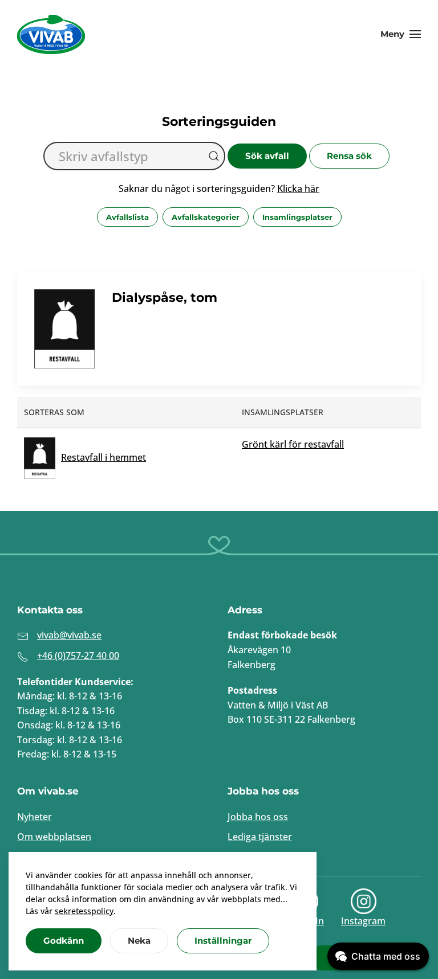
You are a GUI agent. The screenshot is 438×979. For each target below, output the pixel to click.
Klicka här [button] (298, 188)
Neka (139, 940)
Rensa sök (349, 155)
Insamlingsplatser (297, 217)
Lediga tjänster (260, 836)
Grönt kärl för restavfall (293, 444)
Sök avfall (267, 155)
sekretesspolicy (84, 911)
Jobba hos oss (258, 816)
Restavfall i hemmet (103, 457)
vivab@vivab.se (69, 635)
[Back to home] (51, 34)
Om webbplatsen (54, 836)
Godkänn (63, 940)
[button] (400, 34)
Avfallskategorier (206, 217)
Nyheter (34, 816)
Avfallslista (127, 217)
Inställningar (223, 940)
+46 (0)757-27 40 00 (78, 655)
